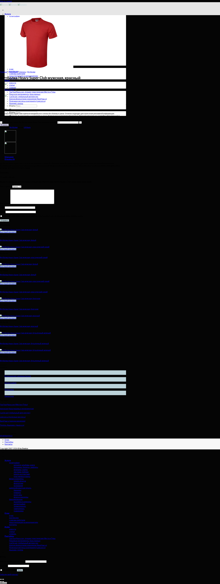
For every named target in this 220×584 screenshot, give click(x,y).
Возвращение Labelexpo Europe (18, 376)
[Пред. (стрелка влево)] (1, 581)
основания (18, 486)
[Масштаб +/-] (3, 579)
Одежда (22, 72)
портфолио (14, 518)
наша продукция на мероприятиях (23, 522)
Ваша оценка (6, 186)
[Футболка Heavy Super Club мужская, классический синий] (10, 105)
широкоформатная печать (20, 488)
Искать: (12, 112)
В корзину (4, 125)
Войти (20, 570)
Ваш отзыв (5, 203)
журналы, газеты (21, 469)
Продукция (13, 72)
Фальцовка (9, 389)
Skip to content (6, 1)
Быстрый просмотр (8, 232)
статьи (12, 531)
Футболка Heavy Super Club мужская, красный (19, 326)
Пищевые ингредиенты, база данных (24, 94)
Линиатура (9, 396)
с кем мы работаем (17, 74)
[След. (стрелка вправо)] (3, 581)
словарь (12, 534)
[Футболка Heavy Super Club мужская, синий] (10, 93)
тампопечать (19, 508)
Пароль (4, 566)
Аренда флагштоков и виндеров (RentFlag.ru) (28, 99)
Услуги (8, 14)
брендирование (16, 499)
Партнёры (9, 442)
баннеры (17, 490)
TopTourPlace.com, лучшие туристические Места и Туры (32, 92)
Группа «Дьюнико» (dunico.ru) (12, 425)
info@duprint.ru (6, 436)
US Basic (27, 127)
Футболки (31, 72)
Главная (3, 72)
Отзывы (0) (10, 159)
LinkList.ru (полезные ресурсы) (13, 417)
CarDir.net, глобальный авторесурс (23, 96)
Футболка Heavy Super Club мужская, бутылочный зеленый (24, 343)
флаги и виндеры (16, 479)
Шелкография (10, 383)
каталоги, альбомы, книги (24, 465)
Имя (2, 207)
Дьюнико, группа (16, 103)
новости (12, 529)
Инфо (7, 80)
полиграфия (14, 16)
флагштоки (18, 483)
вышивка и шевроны (22, 502)
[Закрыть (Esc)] (1, 579)
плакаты (17, 492)
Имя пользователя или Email (12, 561)
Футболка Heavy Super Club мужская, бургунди (19, 309)
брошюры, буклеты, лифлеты (26, 467)
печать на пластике (22, 474)
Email (3, 212)
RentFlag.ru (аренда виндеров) (12, 421)
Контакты (8, 444)
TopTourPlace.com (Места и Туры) (14, 404)
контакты (13, 525)
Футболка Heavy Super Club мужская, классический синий (24, 257)
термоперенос (20, 506)
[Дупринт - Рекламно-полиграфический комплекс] (13, 4)
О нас (7, 440)
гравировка (18, 511)
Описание (9, 157)
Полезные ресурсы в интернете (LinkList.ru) (27, 101)
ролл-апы (18, 495)
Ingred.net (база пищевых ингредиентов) (17, 409)
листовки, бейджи (21, 472)
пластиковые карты (22, 476)
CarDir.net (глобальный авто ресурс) (15, 413)
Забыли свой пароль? (9, 574)
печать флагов (20, 481)
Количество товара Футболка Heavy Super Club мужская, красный (30, 122)
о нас (11, 69)
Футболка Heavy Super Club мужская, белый (18, 240)
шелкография (19, 504)
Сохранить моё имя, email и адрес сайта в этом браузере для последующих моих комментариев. (43, 216)
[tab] (65, 157)
